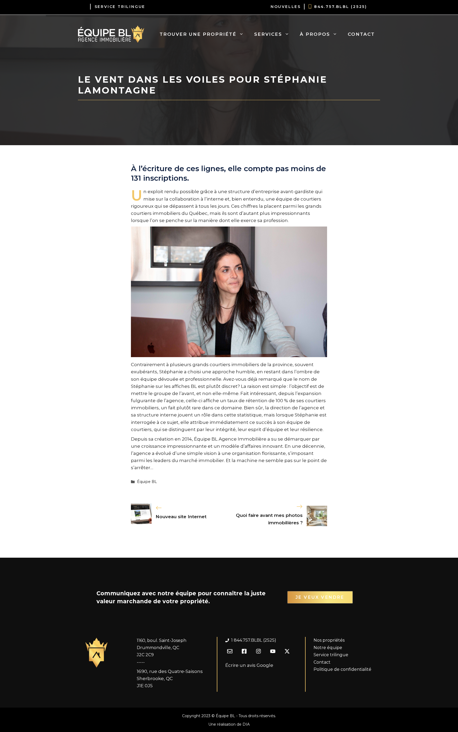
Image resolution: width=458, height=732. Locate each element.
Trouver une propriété (198, 34)
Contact (361, 34)
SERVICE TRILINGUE (120, 6)
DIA (246, 724)
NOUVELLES (286, 6)
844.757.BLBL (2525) (340, 6)
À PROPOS (315, 34)
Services (268, 34)
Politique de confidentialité (342, 669)
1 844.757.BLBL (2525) (253, 640)
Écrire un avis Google (249, 665)
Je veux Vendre (320, 597)
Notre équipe (328, 647)
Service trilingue (331, 654)
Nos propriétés (329, 640)
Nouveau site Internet (181, 516)
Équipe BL (147, 481)
